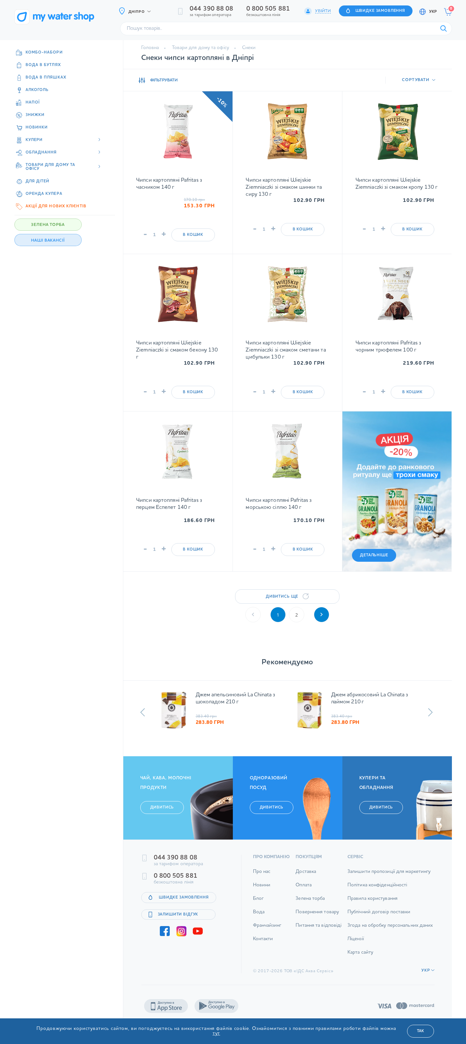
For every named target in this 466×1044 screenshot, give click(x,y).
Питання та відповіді (318, 929)
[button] (142, 712)
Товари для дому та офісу (200, 48)
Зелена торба (310, 902)
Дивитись (162, 811)
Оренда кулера (44, 194)
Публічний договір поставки (379, 915)
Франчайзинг (267, 929)
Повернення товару (317, 915)
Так (420, 1031)
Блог (258, 902)
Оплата (304, 888)
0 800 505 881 (268, 9)
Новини (262, 888)
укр (433, 12)
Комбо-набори (44, 52)
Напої (33, 102)
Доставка (306, 875)
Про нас (262, 875)
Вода (259, 915)
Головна (150, 48)
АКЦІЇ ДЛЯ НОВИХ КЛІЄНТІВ (56, 206)
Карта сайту (360, 956)
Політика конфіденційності (377, 888)
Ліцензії (355, 942)
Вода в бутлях (43, 65)
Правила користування (372, 902)
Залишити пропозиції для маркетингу (388, 875)
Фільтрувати (164, 80)
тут (216, 1033)
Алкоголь (37, 90)
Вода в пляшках (46, 77)
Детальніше (374, 555)
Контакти (263, 942)
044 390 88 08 (211, 9)
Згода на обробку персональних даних (390, 929)
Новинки (37, 127)
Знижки (35, 115)
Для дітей (38, 181)
